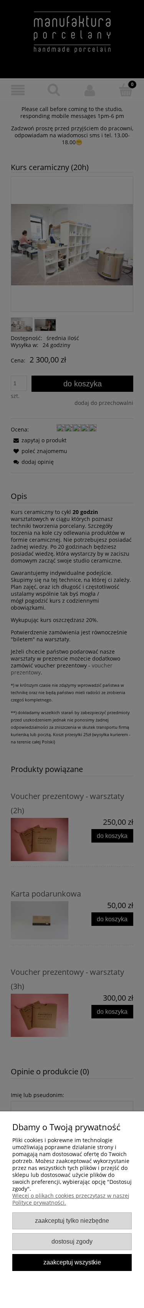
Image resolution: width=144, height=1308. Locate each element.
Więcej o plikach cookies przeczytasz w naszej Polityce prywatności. (70, 1199)
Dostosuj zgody (72, 1241)
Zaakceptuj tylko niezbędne (72, 1220)
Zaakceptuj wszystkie (72, 1262)
